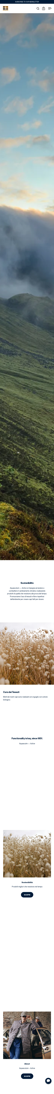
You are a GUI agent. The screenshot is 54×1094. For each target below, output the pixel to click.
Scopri (27, 895)
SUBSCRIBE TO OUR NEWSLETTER (27, 2)
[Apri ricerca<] (38, 8)
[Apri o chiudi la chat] (48, 1081)
